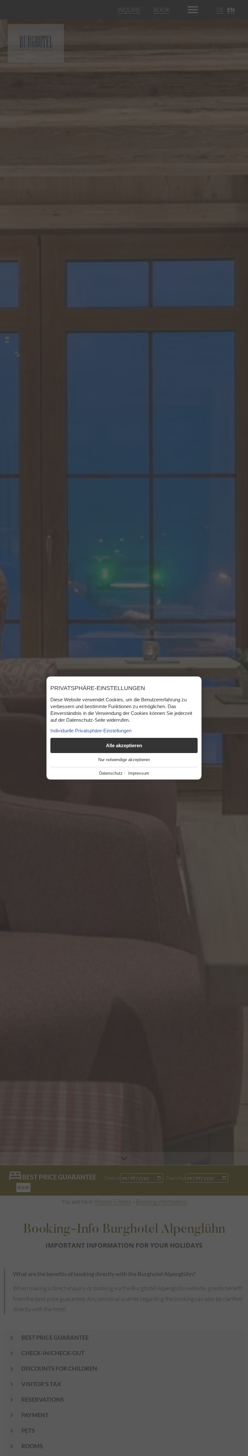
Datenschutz (111, 773)
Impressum (138, 773)
